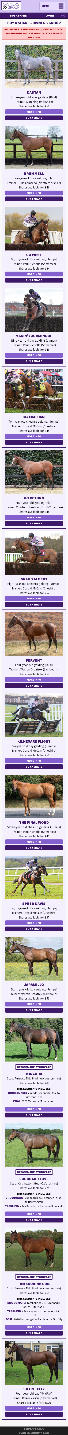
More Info (34, 112)
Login (50, 15)
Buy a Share (18, 15)
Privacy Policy (34, 1429)
